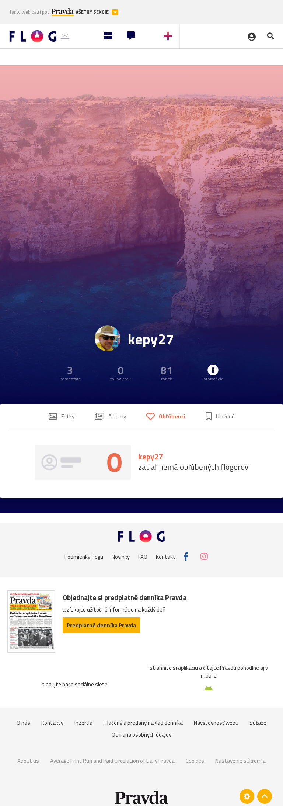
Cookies (195, 761)
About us (28, 761)
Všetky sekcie (93, 12)
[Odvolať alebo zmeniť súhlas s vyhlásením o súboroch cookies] (247, 796)
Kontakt (165, 556)
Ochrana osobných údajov (141, 734)
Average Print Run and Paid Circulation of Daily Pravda (112, 761)
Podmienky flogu (83, 556)
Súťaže (257, 723)
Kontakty (52, 723)
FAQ (142, 556)
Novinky (121, 556)
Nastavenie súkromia (240, 761)
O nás (23, 723)
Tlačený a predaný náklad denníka (143, 723)
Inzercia (83, 723)
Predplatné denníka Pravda (101, 625)
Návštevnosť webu (216, 723)
